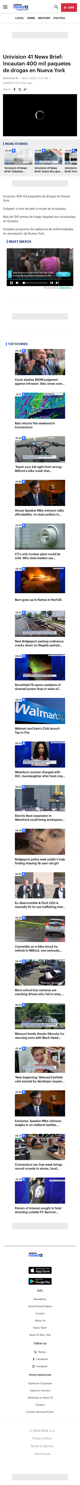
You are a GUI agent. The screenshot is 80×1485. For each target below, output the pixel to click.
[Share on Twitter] (19, 89)
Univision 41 (10, 78)
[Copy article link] (24, 89)
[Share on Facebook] (14, 89)
